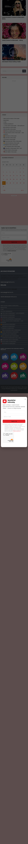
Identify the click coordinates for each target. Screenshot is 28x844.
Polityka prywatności (17, 431)
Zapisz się (14, 421)
